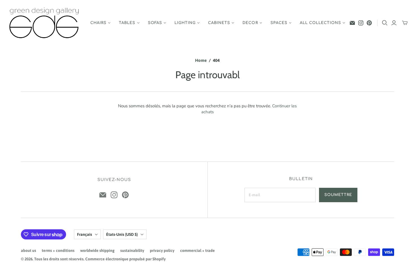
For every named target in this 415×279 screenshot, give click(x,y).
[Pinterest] (369, 22)
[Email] (352, 22)
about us (28, 250)
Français (84, 234)
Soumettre (338, 195)
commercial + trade (197, 250)
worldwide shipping (97, 250)
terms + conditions (58, 250)
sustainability (132, 250)
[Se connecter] (394, 23)
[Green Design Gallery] (44, 23)
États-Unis (122, 234)
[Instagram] (360, 22)
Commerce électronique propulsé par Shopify (125, 259)
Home (201, 60)
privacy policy (162, 250)
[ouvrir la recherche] (385, 23)
